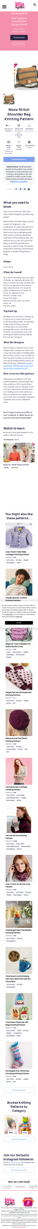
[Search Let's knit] (34, 7)
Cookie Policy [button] (9, 614)
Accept (19, 623)
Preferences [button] (18, 616)
